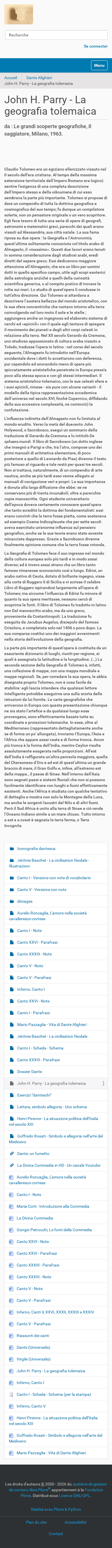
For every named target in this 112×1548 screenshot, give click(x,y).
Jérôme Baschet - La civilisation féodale (51, 1036)
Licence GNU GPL (74, 1495)
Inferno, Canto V (31, 1406)
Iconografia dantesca (35, 848)
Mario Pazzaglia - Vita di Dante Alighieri (51, 1024)
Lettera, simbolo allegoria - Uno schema (51, 1107)
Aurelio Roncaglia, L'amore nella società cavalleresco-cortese (48, 916)
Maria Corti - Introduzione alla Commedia (52, 1206)
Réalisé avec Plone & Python (56, 1509)
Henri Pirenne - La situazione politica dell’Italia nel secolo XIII (53, 1121)
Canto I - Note (29, 930)
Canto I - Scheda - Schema (39, 1048)
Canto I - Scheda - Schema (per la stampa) (53, 1394)
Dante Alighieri (39, 77)
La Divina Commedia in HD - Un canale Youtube (58, 1165)
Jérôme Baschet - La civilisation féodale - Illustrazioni (49, 863)
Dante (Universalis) (33, 1347)
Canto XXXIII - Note (34, 954)
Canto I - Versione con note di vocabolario (53, 877)
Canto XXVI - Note (32, 1001)
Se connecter (96, 46)
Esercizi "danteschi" (33, 1095)
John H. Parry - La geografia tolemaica (51, 1083)
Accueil (10, 77)
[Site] (18, 14)
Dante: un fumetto (32, 1153)
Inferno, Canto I (30, 989)
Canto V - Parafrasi (33, 977)
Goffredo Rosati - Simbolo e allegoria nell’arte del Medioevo (56, 1139)
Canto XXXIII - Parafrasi (38, 1060)
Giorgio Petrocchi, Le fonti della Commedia (54, 1230)
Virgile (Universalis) (33, 1359)
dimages (24, 901)
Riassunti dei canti (32, 1335)
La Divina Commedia (34, 1218)
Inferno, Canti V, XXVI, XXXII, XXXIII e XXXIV (55, 1312)
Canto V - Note (29, 965)
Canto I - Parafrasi (33, 1012)
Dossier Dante (29, 1071)
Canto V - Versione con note (41, 889)
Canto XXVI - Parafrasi (36, 942)
